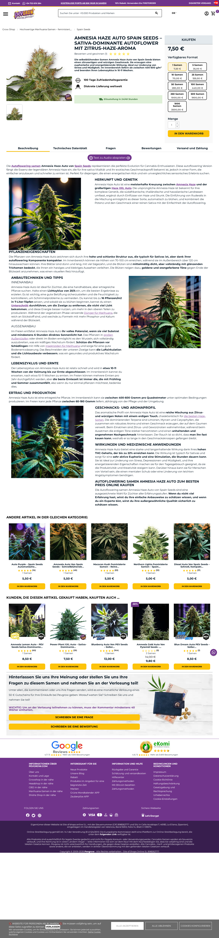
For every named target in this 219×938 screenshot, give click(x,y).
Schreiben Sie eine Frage (74, 717)
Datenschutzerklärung (166, 775)
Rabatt (74, 777)
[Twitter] (34, 815)
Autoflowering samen (26, 165)
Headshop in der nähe (41, 783)
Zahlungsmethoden (123, 781)
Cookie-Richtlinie (163, 779)
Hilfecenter (118, 777)
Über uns (34, 772)
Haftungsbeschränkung (166, 783)
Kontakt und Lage (39, 775)
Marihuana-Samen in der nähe (46, 791)
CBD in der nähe (38, 787)
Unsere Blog (77, 773)
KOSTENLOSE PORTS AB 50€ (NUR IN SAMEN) (83, 3)
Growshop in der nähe (41, 779)
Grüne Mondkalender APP (84, 792)
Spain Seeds (83, 165)
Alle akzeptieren (127, 926)
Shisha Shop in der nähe (42, 795)
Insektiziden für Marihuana (63, 346)
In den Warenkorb (188, 133)
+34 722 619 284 (33, 3)
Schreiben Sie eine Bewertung (74, 726)
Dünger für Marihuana (98, 312)
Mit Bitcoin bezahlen (123, 785)
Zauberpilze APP (79, 796)
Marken (74, 788)
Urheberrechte (161, 795)
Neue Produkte (78, 769)
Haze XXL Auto (121, 188)
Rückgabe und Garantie (125, 769)
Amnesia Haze (186, 184)
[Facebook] (28, 815)
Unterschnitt (19, 305)
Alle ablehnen (161, 926)
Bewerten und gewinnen (90, 53)
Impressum (159, 772)
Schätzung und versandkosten (129, 773)
